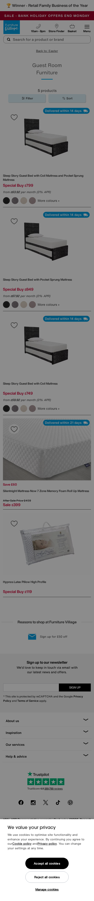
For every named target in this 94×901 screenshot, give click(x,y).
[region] (47, 860)
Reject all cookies (47, 877)
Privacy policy (47, 843)
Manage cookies (47, 889)
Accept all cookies (47, 863)
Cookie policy (21, 843)
